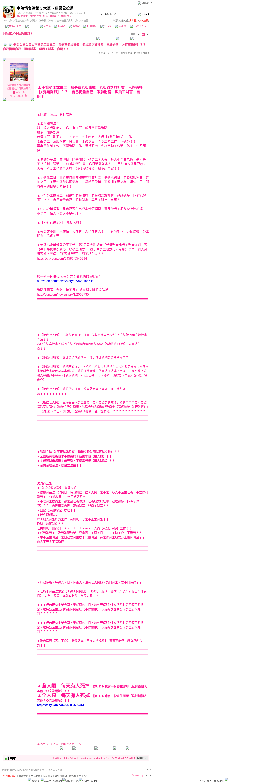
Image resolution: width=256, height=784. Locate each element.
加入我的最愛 (49, 16)
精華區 (47, 26)
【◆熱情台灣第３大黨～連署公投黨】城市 (58, 20)
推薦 (146, 53)
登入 (202, 781)
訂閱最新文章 (65, 16)
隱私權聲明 (75, 776)
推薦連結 (91, 26)
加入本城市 (22, 16)
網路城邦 (147, 2)
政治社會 (19, 20)
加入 (209, 781)
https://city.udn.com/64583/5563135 (61, 705)
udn (5, 20)
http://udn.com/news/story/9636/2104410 (65, 281)
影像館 (76, 26)
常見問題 (35, 776)
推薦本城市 (35, 16)
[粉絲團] (29, 779)
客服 (86, 776)
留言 (12, 95)
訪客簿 (122, 26)
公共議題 (30, 20)
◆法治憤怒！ (24, 33)
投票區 (61, 26)
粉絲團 (35, 781)
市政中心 (139, 26)
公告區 (107, 26)
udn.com (148, 775)
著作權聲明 (61, 776)
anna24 (83, 13)
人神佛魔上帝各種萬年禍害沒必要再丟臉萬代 (45, 13)
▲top (149, 769)
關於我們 (23, 776)
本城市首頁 (15, 26)
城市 (11, 20)
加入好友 (22, 95)
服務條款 (47, 776)
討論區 (32, 26)
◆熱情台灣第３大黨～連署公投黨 (45, 8)
